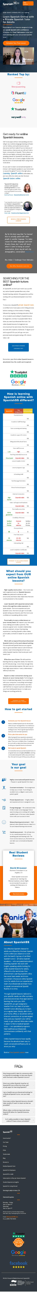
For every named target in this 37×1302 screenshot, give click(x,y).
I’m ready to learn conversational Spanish (18, 701)
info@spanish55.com (12, 1217)
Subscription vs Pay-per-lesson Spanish (14, 1178)
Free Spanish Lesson (17, 1052)
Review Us (6, 1162)
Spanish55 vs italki (8, 1174)
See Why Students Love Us (19, 266)
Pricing (5, 1146)
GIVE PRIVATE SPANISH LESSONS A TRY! (18, 347)
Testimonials (6, 1154)
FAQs (4, 1150)
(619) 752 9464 (11, 1219)
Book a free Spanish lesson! (18, 220)
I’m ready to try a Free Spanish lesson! (18, 561)
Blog (4, 1158)
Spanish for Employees (9, 1170)
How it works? (7, 1138)
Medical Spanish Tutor (9, 1166)
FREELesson (25, 3)
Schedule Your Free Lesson (16, 43)
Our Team (5, 1142)
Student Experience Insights (11, 1182)
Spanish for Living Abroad (10, 1186)
